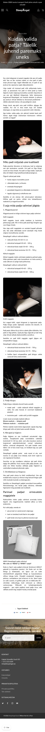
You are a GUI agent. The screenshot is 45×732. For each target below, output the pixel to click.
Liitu (39, 638)
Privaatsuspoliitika (8, 689)
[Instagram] (12, 703)
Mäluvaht (18, 585)
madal (20, 272)
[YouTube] (17, 703)
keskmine (21, 250)
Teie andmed (6, 692)
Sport (11, 567)
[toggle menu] (2, 10)
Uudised (9, 62)
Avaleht (3, 62)
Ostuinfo (5, 678)
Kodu (5, 567)
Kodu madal (20, 247)
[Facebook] (7, 703)
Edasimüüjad (6, 675)
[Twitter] (2, 703)
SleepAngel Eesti (14, 716)
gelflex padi (21, 581)
